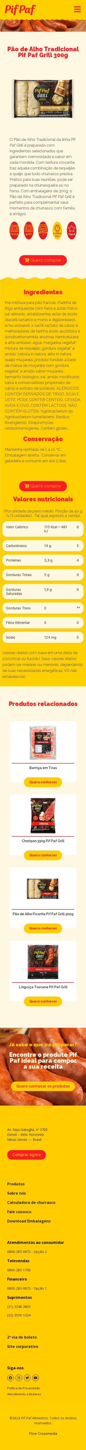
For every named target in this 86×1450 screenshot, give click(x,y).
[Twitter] (27, 1378)
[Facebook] (10, 1378)
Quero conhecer (43, 782)
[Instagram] (19, 1378)
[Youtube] (35, 1378)
